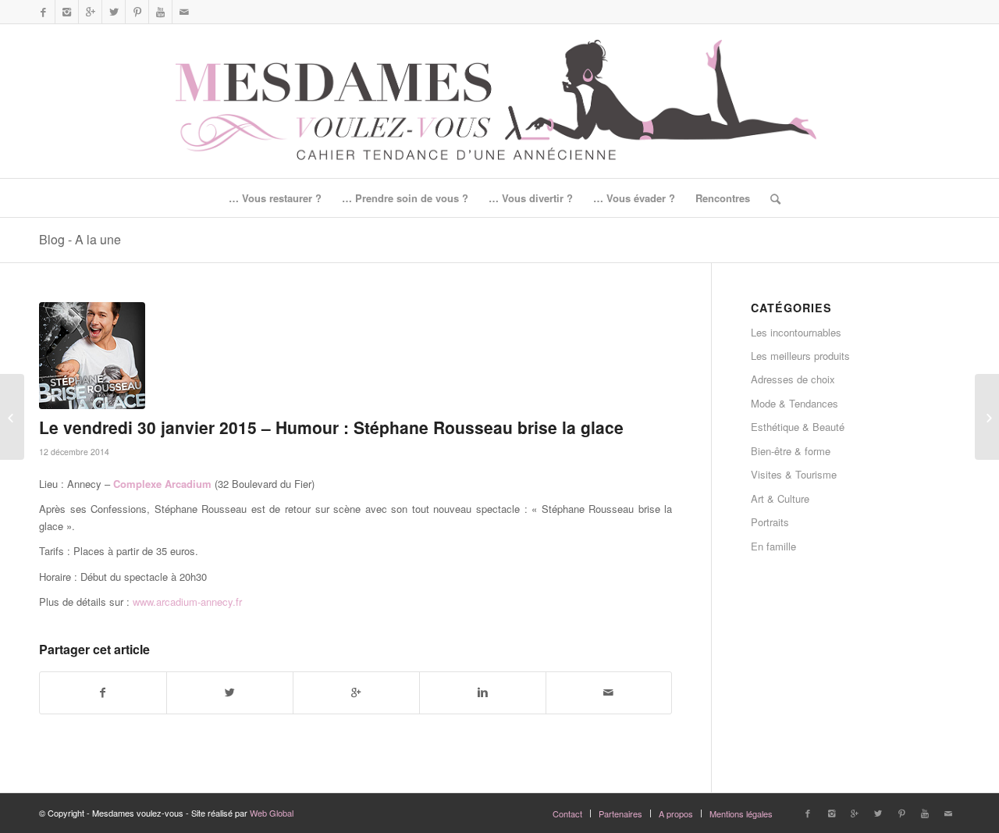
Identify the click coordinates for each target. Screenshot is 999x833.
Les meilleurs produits (800, 355)
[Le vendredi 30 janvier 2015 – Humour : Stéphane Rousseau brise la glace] (355, 355)
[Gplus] (90, 11)
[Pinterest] (137, 11)
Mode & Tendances (794, 403)
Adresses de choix (793, 379)
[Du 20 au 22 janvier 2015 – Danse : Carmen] (12, 417)
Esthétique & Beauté (797, 426)
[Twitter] (113, 11)
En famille (773, 546)
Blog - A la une (80, 239)
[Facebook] (43, 11)
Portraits (770, 521)
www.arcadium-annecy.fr (187, 601)
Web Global (271, 812)
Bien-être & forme (790, 450)
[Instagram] (66, 11)
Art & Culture (780, 498)
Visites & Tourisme (794, 474)
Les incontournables (796, 332)
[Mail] (184, 11)
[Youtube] (160, 11)
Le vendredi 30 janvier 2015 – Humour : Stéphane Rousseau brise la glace (331, 427)
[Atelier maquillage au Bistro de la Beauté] (987, 417)
